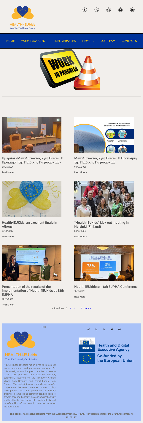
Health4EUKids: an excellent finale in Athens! (29, 225)
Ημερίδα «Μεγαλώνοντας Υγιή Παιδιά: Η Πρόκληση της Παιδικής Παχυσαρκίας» (32, 160)
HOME (10, 40)
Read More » (8, 172)
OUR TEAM (108, 40)
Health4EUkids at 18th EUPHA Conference (106, 287)
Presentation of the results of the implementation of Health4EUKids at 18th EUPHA (33, 291)
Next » (88, 308)
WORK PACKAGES (33, 40)
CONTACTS (129, 40)
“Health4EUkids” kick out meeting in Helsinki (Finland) (101, 225)
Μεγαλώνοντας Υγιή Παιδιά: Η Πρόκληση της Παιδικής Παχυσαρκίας (105, 160)
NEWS (86, 40)
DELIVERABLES (65, 40)
